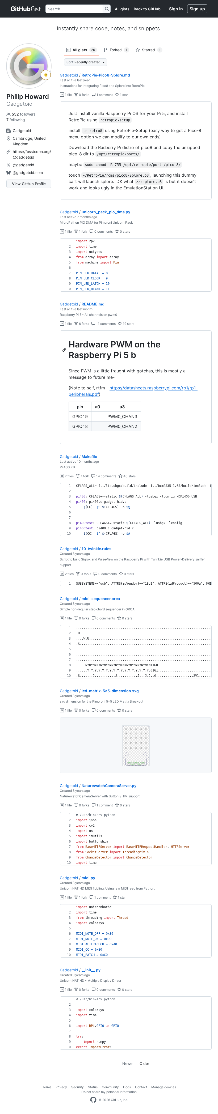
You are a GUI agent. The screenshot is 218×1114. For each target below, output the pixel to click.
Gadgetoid (69, 75)
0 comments (103, 231)
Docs (127, 1087)
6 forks (83, 324)
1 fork (82, 231)
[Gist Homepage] (26, 9)
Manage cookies (163, 1087)
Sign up (197, 8)
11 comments (105, 324)
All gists (122, 9)
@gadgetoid (23, 165)
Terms (46, 1087)
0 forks (83, 95)
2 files (69, 574)
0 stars (124, 231)
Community (110, 1087)
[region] (135, 150)
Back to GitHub (147, 9)
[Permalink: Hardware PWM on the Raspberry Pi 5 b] (65, 350)
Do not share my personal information (109, 1092)
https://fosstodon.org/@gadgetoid (32, 154)
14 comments (105, 476)
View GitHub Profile (29, 183)
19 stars (128, 324)
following (15, 119)
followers (24, 114)
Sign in (176, 8)
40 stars (129, 476)
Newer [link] (128, 1063)
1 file (68, 95)
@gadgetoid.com (28, 172)
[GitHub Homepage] (93, 1099)
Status (93, 1087)
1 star (123, 95)
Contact (141, 1087)
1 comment (104, 95)
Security (77, 1087)
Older (144, 1063)
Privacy (61, 1087)
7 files (69, 476)
